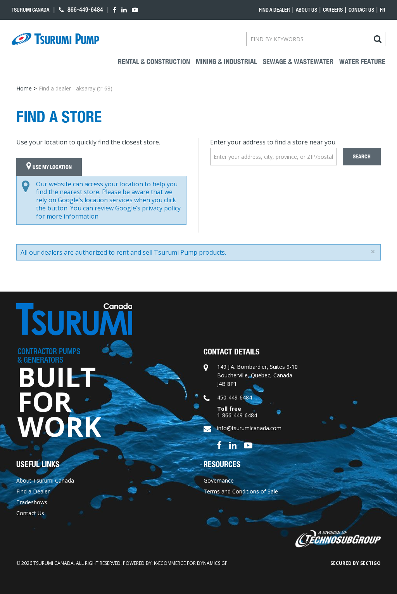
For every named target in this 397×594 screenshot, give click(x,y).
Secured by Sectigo (355, 563)
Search (362, 156)
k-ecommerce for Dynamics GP (191, 563)
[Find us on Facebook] (219, 444)
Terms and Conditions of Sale (241, 491)
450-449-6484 (234, 397)
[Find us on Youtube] (248, 444)
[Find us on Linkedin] (232, 444)
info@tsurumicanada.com (249, 428)
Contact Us (361, 10)
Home (24, 88)
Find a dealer (274, 10)
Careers (333, 10)
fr (382, 10)
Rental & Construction (154, 62)
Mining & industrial (226, 62)
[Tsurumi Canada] (55, 39)
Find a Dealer (33, 491)
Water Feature (362, 62)
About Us (306, 10)
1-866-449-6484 (237, 415)
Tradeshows (31, 502)
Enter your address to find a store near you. (273, 142)
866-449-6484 (84, 9)
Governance (219, 480)
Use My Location (51, 167)
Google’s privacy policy (148, 208)
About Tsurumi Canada (45, 480)
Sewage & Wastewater (298, 62)
